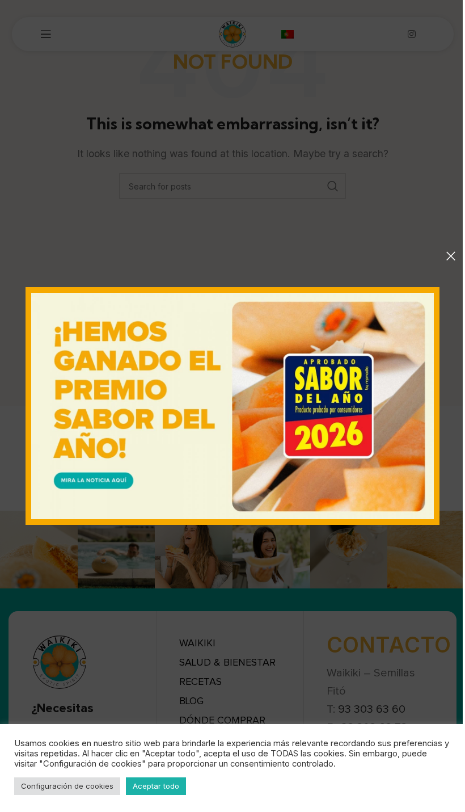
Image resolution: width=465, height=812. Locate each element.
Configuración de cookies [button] (67, 785)
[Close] (451, 256)
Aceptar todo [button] (156, 785)
